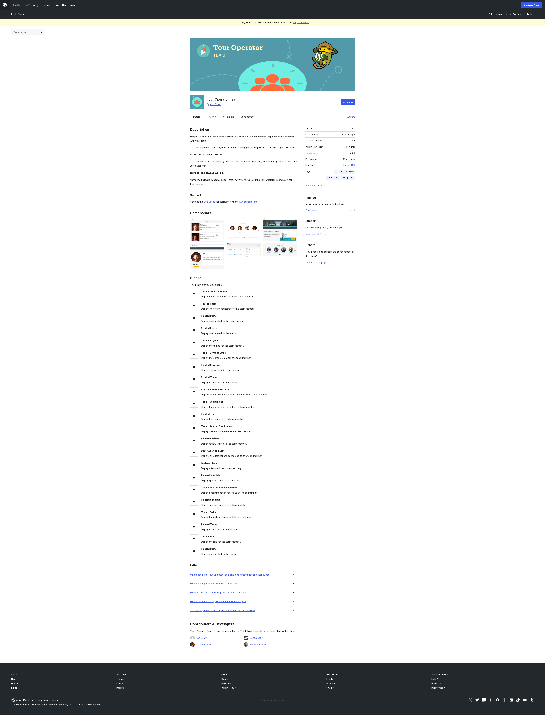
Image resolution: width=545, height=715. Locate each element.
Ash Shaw (215, 104)
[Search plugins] (41, 32)
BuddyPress (438, 688)
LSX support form (248, 201)
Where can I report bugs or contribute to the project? (218, 601)
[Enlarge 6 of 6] (293, 246)
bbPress (436, 683)
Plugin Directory (18, 14)
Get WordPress (531, 5)
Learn (224, 674)
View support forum (315, 234)
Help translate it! (301, 22)
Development (247, 116)
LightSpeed (209, 201)
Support (351, 116)
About (14, 674)
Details (196, 116)
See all (351, 210)
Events (329, 679)
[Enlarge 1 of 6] (220, 221)
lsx (336, 172)
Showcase (121, 674)
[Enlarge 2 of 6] (220, 248)
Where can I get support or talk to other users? (214, 583)
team (351, 172)
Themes (120, 679)
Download (348, 102)
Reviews (211, 116)
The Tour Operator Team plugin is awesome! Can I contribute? (222, 610)
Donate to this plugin (316, 262)
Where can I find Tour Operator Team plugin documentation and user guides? (230, 574)
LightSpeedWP (257, 637)
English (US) (349, 165)
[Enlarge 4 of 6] (256, 246)
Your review (311, 210)
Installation (228, 116)
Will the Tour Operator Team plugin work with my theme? (219, 592)
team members (333, 177)
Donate (331, 683)
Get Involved (332, 674)
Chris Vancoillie (204, 644)
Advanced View (313, 185)
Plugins (119, 683)
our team (343, 172)
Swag (330, 688)
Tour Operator (348, 177)
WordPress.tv (228, 688)
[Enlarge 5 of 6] (293, 221)
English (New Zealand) (48, 700)
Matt (434, 679)
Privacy (14, 688)
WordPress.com (440, 674)
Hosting (15, 683)
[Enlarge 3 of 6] (256, 221)
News (14, 679)
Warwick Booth (258, 644)
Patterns (120, 688)
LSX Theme (201, 161)
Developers (226, 683)
